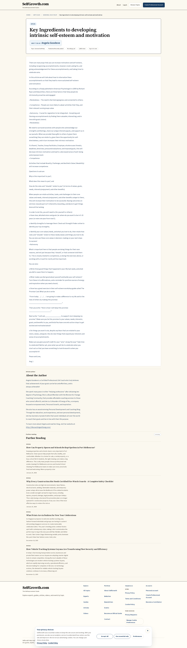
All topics (86, 590)
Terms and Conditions (133, 599)
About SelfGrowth (110, 590)
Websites (107, 596)
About (119, 5)
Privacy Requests (131, 615)
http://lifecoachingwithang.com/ (38, 427)
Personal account (152, 590)
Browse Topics (135, 5)
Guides (85, 602)
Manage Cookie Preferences (132, 621)
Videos (85, 613)
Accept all (104, 636)
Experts (86, 596)
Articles (36, 15)
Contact (107, 619)
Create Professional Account (153, 596)
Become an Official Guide (113, 613)
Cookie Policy (130, 604)
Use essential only (122, 636)
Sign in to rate (93, 49)
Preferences (137, 636)
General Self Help (50, 15)
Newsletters (108, 602)
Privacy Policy (130, 593)
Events (106, 608)
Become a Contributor (154, 602)
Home (28, 15)
